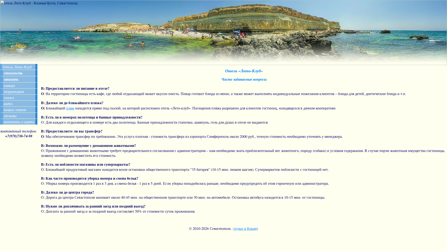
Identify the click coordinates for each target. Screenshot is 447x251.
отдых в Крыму (246, 228)
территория (14, 91)
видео (8, 103)
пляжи (9, 97)
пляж (70, 108)
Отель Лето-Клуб (17, 66)
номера (9, 85)
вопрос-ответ (15, 109)
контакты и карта (19, 121)
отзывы (10, 115)
